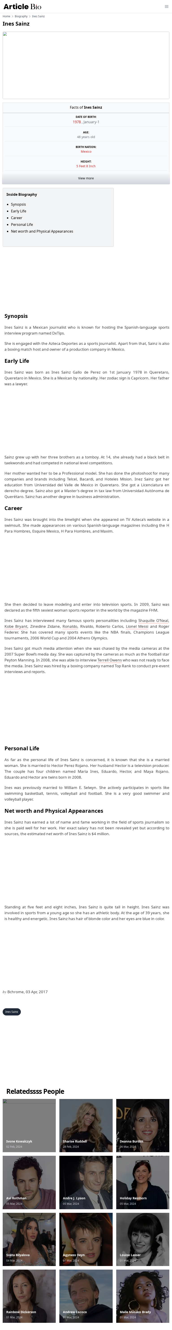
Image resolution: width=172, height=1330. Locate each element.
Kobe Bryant (15, 626)
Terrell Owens (109, 660)
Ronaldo (69, 626)
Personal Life (22, 224)
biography (21, 16)
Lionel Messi (137, 626)
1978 (77, 121)
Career (16, 217)
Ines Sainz (11, 1012)
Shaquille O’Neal (153, 620)
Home (6, 16)
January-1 (91, 121)
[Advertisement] (86, 278)
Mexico (86, 151)
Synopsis (18, 204)
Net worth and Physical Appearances (42, 231)
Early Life (18, 211)
